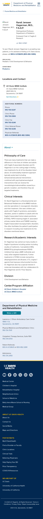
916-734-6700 (8, 338)
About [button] (7, 147)
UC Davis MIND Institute (13, 291)
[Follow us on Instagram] (24, 375)
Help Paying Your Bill (10, 462)
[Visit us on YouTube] (4, 375)
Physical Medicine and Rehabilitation (15, 11)
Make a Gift (11, 313)
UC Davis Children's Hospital (15, 289)
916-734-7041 (7, 330)
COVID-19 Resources (10, 470)
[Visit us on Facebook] (8, 375)
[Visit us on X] (19, 375)
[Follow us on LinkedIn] (14, 375)
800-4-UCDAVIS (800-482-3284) (17, 135)
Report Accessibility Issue (30, 504)
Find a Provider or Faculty (12, 445)
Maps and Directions (10, 430)
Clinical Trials (7, 454)
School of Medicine (10, 398)
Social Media (7, 426)
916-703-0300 (10, 116)
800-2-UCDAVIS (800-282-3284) (23, 54)
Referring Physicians (10, 458)
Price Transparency (10, 466)
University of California (11, 490)
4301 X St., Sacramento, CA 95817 (21, 508)
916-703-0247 (10, 110)
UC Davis (6, 481)
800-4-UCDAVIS (8, 347)
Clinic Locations (8, 449)
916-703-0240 (10, 122)
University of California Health (14, 485)
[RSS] (30, 375)
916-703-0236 (10, 129)
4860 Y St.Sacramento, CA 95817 (11, 322)
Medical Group (8, 406)
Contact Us (7, 422)
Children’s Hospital (10, 385)
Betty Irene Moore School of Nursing (16, 402)
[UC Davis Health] (10, 367)
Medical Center (8, 381)
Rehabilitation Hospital (11, 390)
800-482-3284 (22, 347)
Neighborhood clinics (10, 394)
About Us (6, 417)
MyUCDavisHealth (9, 441)
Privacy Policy (16, 504)
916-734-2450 (8, 355)
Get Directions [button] (11, 97)
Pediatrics (6, 69)
